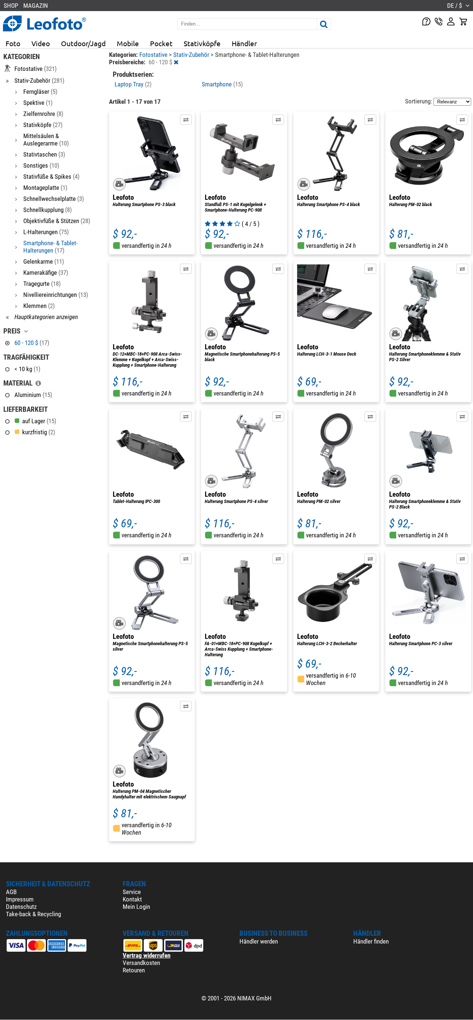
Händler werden (258, 941)
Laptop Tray (133, 84)
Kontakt (132, 899)
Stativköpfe (202, 43)
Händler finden (371, 941)
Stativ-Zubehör (192, 54)
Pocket (161, 43)
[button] (186, 119)
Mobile (128, 43)
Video (40, 43)
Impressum (20, 899)
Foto (13, 43)
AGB (11, 892)
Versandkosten (141, 962)
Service (132, 892)
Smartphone (222, 84)
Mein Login (136, 906)
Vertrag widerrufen (146, 955)
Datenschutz (21, 906)
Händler (244, 43)
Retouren (134, 970)
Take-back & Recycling (33, 914)
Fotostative (154, 54)
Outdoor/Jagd (83, 43)
